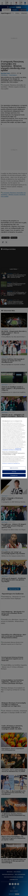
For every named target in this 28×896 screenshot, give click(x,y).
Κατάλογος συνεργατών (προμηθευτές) (11, 463)
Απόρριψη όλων (14, 475)
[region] (14, 448)
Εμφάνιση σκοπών (14, 467)
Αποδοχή (14, 471)
